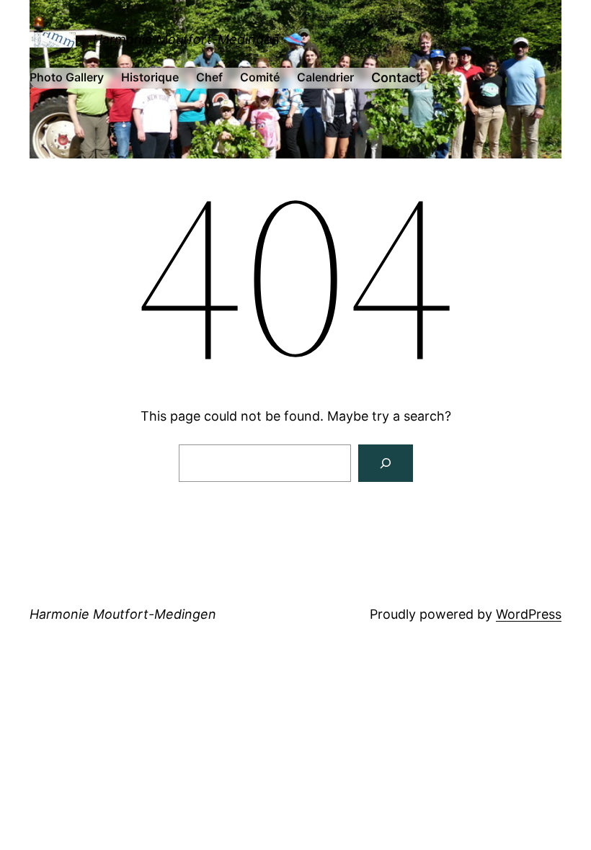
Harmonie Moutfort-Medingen (186, 39)
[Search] (385, 463)
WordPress (528, 614)
